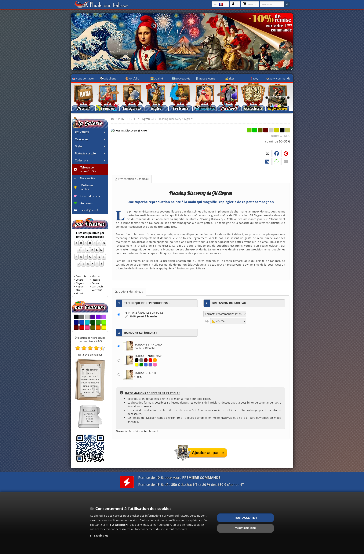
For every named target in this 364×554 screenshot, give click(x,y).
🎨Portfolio (132, 78)
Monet (79, 293)
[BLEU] (146, 365)
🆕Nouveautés (181, 78)
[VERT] (141, 365)
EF (135, 119)
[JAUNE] (137, 365)
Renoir (95, 283)
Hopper (80, 286)
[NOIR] (137, 360)
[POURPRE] (150, 365)
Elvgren (80, 283)
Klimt (79, 290)
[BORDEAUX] (146, 360)
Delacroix (81, 276)
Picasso (96, 279)
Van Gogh (97, 286)
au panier (208, 452)
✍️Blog (229, 78)
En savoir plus (99, 535)
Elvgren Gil (147, 119)
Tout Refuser (245, 528)
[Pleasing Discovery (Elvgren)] (130, 130)
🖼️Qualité (156, 78)
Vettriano (97, 290)
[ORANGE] (155, 360)
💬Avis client (108, 78)
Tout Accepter (245, 517)
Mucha (96, 276)
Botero (79, 279)
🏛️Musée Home (205, 78)
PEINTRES (124, 119)
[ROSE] (155, 365)
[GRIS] (141, 360)
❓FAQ (254, 78)
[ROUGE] (150, 360)
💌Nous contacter (83, 78)
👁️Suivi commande (278, 78)
